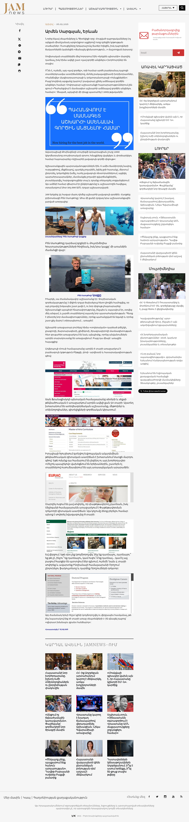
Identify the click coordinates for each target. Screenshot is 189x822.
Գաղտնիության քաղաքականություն (60, 797)
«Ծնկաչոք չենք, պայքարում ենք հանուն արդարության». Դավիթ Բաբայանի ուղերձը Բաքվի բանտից (57, 768)
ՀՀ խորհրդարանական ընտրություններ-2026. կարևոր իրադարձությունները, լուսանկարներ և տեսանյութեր (158, 339)
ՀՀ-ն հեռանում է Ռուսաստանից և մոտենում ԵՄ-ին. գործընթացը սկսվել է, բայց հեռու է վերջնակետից (161, 305)
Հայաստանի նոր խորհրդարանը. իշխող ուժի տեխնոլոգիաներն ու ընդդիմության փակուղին (57, 680)
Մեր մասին (12, 797)
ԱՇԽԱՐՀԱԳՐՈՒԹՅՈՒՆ (103, 8)
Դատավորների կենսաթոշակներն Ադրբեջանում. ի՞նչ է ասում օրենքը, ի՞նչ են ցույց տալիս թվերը (120, 767)
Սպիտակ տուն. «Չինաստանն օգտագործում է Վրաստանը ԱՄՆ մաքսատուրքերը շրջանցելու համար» (118, 723)
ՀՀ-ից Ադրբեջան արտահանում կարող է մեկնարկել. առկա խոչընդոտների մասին (89, 680)
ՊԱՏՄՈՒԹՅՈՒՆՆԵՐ (70, 8)
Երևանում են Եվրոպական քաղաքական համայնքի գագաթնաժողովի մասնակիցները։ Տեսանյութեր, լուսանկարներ (160, 378)
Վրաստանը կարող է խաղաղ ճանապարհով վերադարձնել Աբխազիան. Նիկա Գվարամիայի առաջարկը (88, 723)
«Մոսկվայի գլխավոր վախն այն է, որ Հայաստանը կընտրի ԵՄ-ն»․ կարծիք (120, 679)
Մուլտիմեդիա (162, 268)
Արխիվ (50, 24)
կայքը (97, 295)
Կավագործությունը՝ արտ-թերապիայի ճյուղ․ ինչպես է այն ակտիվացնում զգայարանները (158, 321)
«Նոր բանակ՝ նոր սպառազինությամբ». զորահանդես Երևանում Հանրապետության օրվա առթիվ (161, 358)
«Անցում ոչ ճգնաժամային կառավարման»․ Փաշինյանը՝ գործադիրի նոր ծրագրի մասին (56, 722)
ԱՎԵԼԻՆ (132, 8)
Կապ (26, 797)
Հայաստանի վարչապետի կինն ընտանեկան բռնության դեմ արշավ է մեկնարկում (88, 767)
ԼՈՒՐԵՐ (48, 8)
